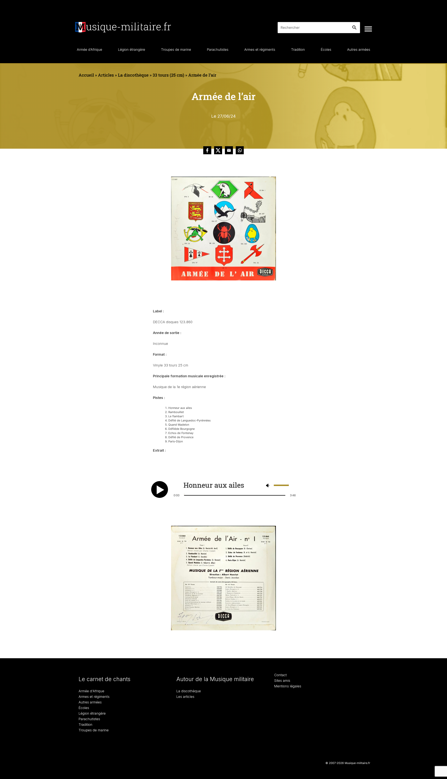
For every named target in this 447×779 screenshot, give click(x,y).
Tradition (85, 724)
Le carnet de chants (104, 679)
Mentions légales (287, 686)
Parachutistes (89, 719)
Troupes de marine (94, 730)
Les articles (185, 697)
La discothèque (133, 75)
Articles (106, 75)
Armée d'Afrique (91, 691)
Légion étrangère (92, 713)
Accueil (86, 75)
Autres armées (90, 702)
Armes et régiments (94, 697)
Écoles (84, 708)
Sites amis (282, 680)
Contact (280, 675)
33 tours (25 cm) (168, 75)
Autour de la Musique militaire (215, 679)
